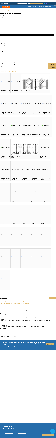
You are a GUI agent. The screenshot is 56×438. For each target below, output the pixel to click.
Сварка (6, 55)
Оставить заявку (50, 344)
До (4, 45)
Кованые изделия (4, 19)
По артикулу (14, 71)
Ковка (6, 54)
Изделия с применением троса (7, 21)
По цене (1, 71)
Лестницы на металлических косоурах (8, 29)
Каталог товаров (6, 6)
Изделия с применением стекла (7, 23)
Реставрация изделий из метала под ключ (8, 27)
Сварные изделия (5, 17)
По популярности (9, 71)
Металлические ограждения (6, 31)
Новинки (4, 71)
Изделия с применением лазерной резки (8, 25)
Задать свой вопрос (52, 297)
